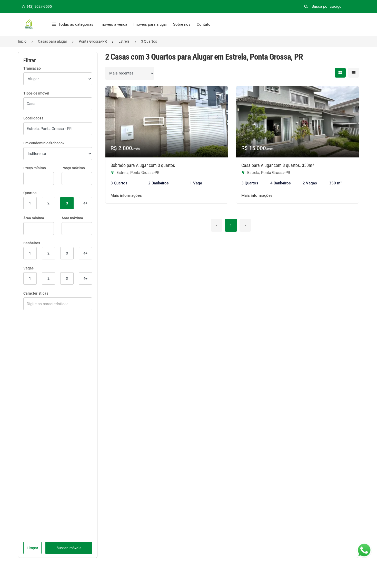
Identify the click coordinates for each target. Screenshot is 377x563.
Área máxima (72, 218)
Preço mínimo (34, 168)
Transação (32, 68)
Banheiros (31, 243)
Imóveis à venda (113, 24)
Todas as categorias (75, 24)
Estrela (124, 41)
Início (22, 41)
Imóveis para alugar (150, 24)
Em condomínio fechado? (43, 143)
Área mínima (33, 218)
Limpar (32, 548)
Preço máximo (73, 168)
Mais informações (126, 195)
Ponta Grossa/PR (93, 41)
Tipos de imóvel (36, 93)
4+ (85, 203)
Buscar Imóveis (68, 548)
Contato (204, 24)
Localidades (33, 118)
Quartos (29, 193)
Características (35, 293)
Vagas (28, 268)
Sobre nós (182, 24)
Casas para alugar (52, 41)
